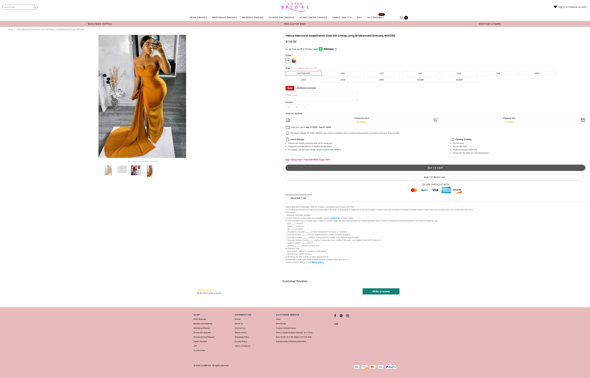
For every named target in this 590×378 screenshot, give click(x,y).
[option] (99, 24)
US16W (420, 80)
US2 (382, 73)
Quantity (289, 102)
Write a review (381, 291)
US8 (498, 73)
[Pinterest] (341, 315)
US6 (459, 73)
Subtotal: (289, 113)
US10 (537, 73)
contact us (335, 218)
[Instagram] (347, 315)
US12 (303, 80)
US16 (381, 80)
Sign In (562, 7)
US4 (420, 73)
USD (336, 323)
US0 (343, 73)
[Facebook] (335, 315)
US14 (342, 80)
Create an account (577, 7)
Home (10, 29)
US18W (459, 80)
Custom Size (303, 73)
